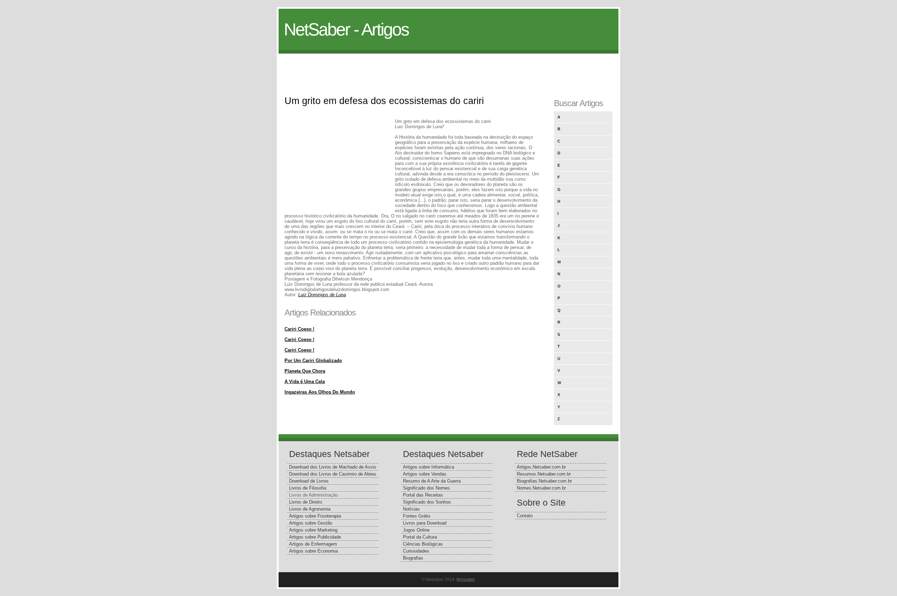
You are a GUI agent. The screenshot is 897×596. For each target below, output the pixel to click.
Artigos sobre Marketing (313, 530)
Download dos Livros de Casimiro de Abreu (332, 474)
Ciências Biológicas (423, 544)
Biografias (413, 558)
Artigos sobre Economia (313, 551)
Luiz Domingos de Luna (322, 294)
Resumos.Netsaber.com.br (544, 474)
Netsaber (466, 579)
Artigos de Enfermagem (313, 544)
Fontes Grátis (417, 516)
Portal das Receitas (423, 495)
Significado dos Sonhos (427, 502)
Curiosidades (416, 551)
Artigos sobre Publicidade (315, 537)
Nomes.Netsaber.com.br (541, 488)
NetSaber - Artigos (346, 29)
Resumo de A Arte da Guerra (432, 481)
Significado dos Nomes (426, 488)
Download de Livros (309, 481)
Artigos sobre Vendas (424, 474)
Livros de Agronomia (309, 509)
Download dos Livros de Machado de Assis (332, 467)
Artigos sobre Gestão (310, 523)
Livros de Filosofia (307, 488)
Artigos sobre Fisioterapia (315, 516)
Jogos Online (416, 530)
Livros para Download (424, 523)
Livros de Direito (305, 502)
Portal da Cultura (420, 537)
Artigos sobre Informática (428, 467)
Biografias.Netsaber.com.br (544, 481)
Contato (525, 515)
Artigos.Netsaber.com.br (541, 467)
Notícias (411, 509)
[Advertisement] (448, 69)
